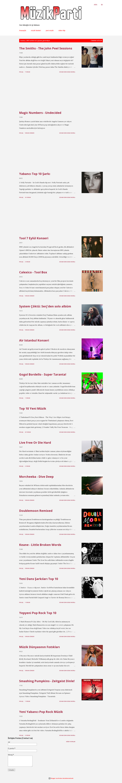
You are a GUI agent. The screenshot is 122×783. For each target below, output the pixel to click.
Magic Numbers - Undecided (40, 113)
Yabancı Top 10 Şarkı (34, 174)
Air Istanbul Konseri (34, 340)
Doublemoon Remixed (35, 511)
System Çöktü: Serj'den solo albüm (45, 306)
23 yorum (28, 432)
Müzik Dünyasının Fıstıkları (39, 647)
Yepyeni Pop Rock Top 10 (37, 613)
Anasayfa (22, 30)
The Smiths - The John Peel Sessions (45, 48)
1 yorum (27, 398)
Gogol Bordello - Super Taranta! (42, 374)
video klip (61, 30)
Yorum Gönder (29, 133)
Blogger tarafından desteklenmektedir (62, 778)
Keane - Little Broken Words (40, 545)
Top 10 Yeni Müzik (32, 408)
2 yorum (27, 262)
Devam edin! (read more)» (67, 72)
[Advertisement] (47, 92)
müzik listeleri (36, 30)
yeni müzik (50, 30)
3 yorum (27, 735)
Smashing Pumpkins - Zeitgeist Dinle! (47, 681)
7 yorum (27, 72)
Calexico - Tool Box (33, 272)
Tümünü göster (96, 41)
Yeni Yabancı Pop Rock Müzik (41, 712)
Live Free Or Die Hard (35, 443)
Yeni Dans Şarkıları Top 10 (38, 579)
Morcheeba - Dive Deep (36, 477)
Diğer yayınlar (70, 741)
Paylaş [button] (21, 72)
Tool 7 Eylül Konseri (33, 238)
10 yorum (28, 197)
